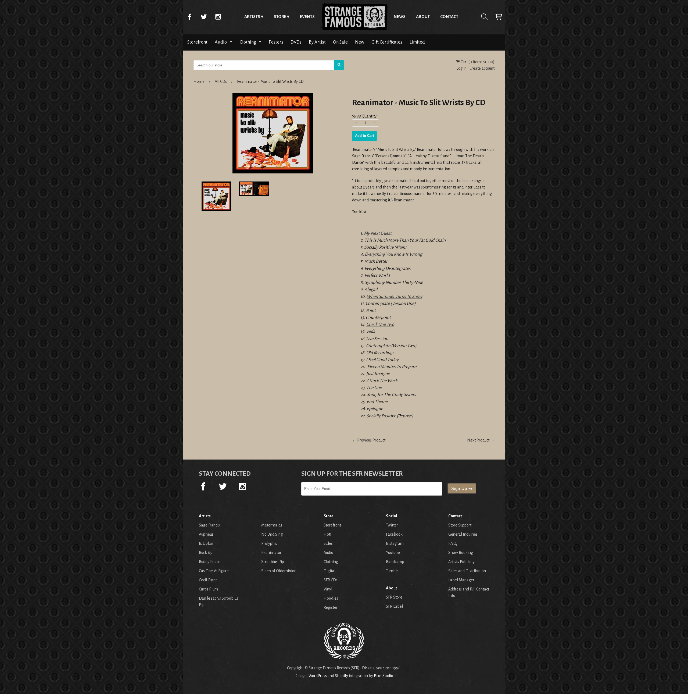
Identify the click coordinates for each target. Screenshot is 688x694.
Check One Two (380, 324)
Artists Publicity (461, 562)
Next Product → (480, 440)
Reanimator (271, 552)
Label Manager (461, 580)
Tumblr (392, 571)
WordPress (318, 676)
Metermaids (271, 525)
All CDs (221, 81)
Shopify (341, 676)
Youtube (393, 552)
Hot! (327, 534)
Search (484, 16)
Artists (252, 16)
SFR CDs (331, 580)
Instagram (218, 16)
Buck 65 (205, 552)
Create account (482, 68)
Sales (328, 543)
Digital (329, 571)
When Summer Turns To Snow (394, 296)
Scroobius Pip (272, 562)
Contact (449, 16)
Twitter (203, 16)
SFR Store (394, 597)
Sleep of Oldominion (278, 571)
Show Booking (460, 552)
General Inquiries (463, 534)
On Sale (340, 42)
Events (307, 16)
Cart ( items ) (477, 62)
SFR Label (394, 606)
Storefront (197, 42)
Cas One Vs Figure (214, 571)
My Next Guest (378, 233)
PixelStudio (383, 676)
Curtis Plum (208, 589)
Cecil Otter (208, 580)
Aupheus (206, 534)
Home (354, 16)
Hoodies (331, 598)
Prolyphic (269, 543)
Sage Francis (209, 525)
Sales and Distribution (467, 571)
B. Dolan (206, 543)
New (359, 42)
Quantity (369, 116)
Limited (417, 42)
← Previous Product (368, 440)
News (400, 16)
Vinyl (328, 589)
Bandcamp (395, 562)
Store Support (459, 525)
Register (331, 607)
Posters (276, 42)
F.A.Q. (452, 543)
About (423, 16)
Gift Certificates (386, 42)
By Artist (317, 42)
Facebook (189, 16)
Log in (461, 68)
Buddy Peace (209, 562)
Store (280, 16)
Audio (221, 42)
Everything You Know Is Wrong (393, 254)
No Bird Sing (272, 534)
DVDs (296, 42)
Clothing (248, 42)
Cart (498, 16)
